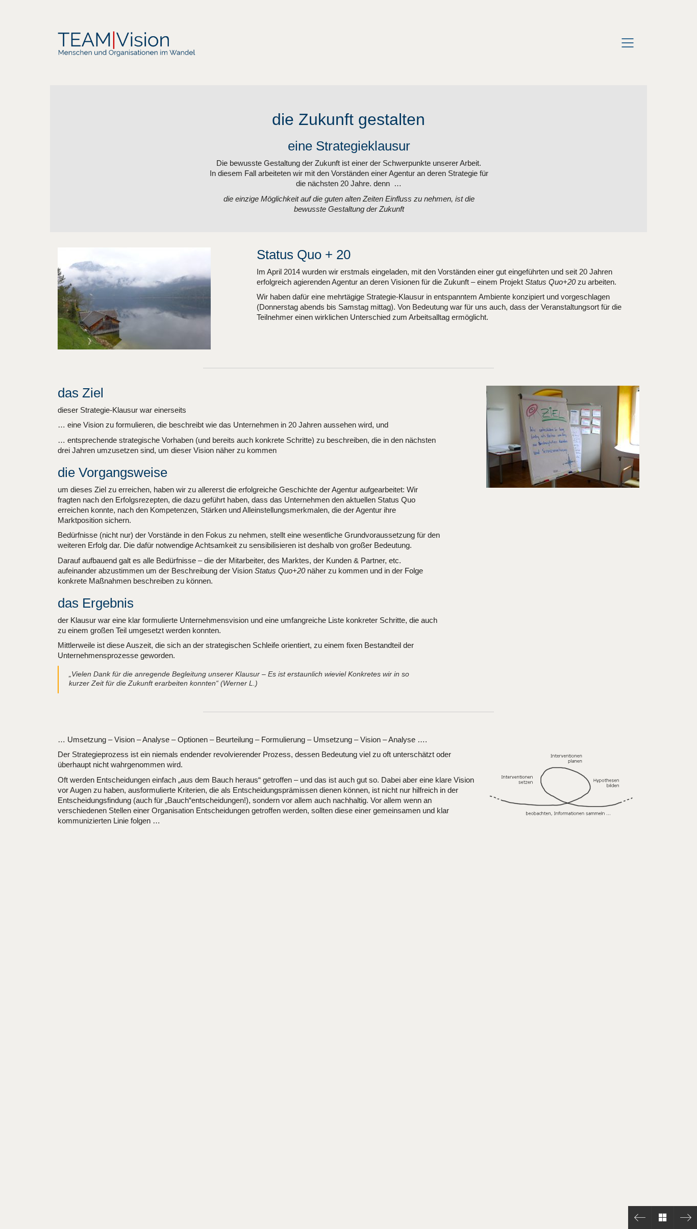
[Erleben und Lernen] (639, 1217)
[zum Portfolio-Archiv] (662, 1217)
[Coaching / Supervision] (685, 1217)
